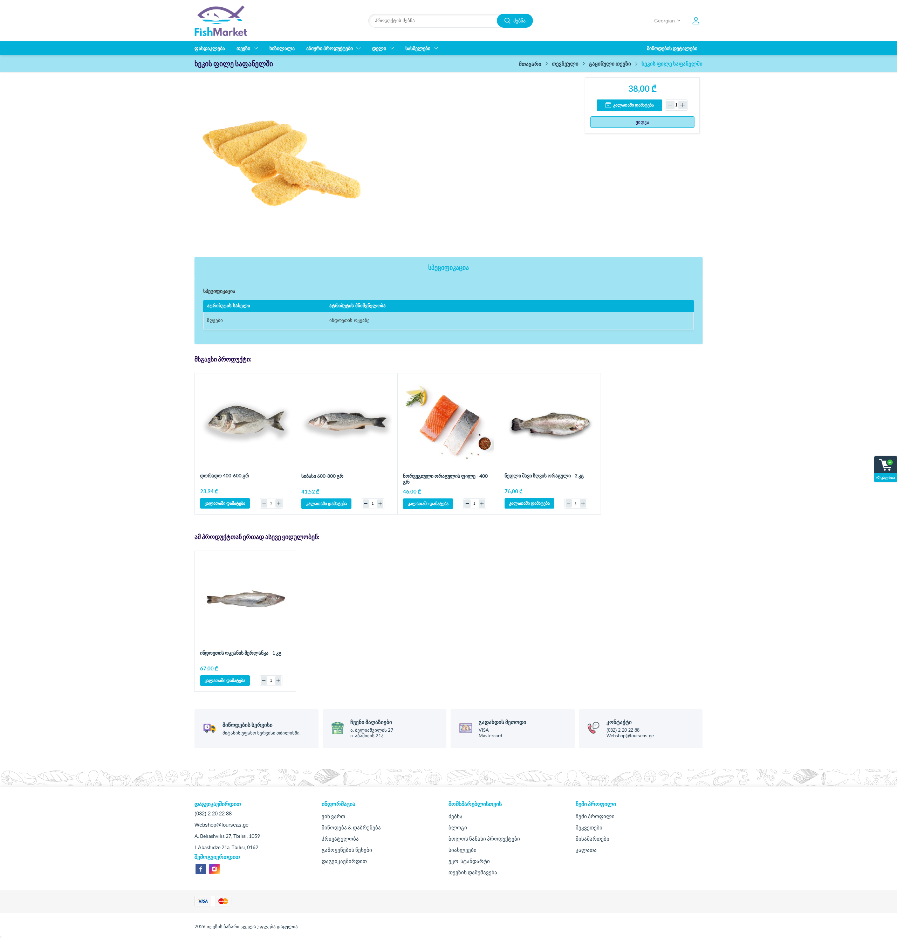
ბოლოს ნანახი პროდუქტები (484, 839)
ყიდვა (642, 122)
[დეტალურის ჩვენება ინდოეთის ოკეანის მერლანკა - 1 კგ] (245, 601)
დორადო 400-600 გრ (224, 475)
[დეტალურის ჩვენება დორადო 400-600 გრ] (245, 424)
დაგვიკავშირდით (344, 861)
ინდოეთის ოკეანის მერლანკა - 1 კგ (240, 653)
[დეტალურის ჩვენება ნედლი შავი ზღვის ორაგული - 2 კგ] (550, 424)
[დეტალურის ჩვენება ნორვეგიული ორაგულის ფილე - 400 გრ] (448, 424)
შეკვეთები (589, 827)
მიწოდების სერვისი (247, 725)
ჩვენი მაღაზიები (371, 722)
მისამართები (592, 839)
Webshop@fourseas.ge (630, 735)
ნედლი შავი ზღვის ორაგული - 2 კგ (544, 475)
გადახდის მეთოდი (502, 722)
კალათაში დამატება (633, 105)
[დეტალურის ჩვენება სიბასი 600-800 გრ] (346, 424)
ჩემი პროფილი (595, 816)
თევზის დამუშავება (472, 872)
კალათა (586, 850)
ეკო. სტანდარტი (469, 861)
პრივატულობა (340, 839)
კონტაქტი (619, 722)
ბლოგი (457, 827)
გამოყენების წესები (347, 850)
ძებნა (519, 20)
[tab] (448, 267)
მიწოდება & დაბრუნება (351, 827)
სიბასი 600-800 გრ (322, 476)
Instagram (214, 869)
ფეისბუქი (201, 869)
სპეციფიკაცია (448, 267)
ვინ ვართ (333, 816)
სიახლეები (462, 850)
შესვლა (696, 20)
